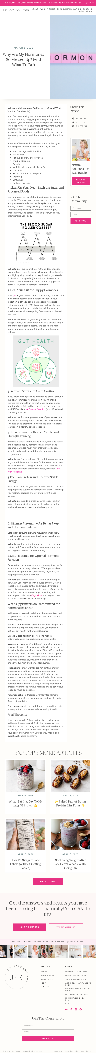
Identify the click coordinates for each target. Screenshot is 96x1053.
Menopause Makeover (75, 976)
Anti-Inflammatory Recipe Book (78, 984)
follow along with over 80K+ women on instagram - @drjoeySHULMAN (48, 942)
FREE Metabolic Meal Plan (75, 999)
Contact (45, 987)
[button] (79, 118)
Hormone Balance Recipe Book (77, 990)
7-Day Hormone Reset (75, 979)
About (35, 9)
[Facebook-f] (71, 1009)
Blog (81, 11)
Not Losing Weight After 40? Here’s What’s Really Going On (70, 864)
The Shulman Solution (69, 9)
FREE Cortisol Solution (76, 994)
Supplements (47, 979)
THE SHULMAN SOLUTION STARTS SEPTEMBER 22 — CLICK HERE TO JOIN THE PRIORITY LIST (43, 3)
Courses (87, 9)
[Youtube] (66, 1009)
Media (89, 11)
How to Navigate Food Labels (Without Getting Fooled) (25, 864)
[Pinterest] (81, 1009)
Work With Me (47, 9)
